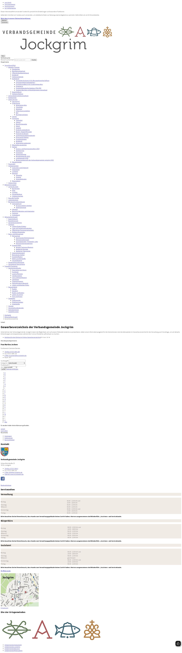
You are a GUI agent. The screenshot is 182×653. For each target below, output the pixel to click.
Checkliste (19, 107)
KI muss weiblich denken (24, 205)
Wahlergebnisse (21, 154)
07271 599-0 (11, 469)
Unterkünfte (16, 304)
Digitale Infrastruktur (18, 232)
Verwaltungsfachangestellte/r (25, 82)
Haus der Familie (13, 198)
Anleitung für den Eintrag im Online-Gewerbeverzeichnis (23, 337)
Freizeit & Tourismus (11, 266)
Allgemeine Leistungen (23, 143)
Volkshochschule (17, 196)
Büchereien (16, 188)
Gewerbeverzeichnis (15, 223)
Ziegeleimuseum (17, 281)
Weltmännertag (21, 207)
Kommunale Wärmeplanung (25, 238)
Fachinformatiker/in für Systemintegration (29, 84)
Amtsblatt (15, 75)
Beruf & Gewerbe (21, 124)
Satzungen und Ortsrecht (20, 168)
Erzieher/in (19, 86)
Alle (6, 422)
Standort (11, 224)
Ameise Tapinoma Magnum (24, 247)
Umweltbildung (17, 194)
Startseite (8, 315)
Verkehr (18, 128)
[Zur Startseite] (58, 54)
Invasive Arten (16, 245)
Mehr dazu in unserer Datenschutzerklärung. (16, 18)
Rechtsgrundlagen (22, 115)
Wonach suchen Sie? (7, 60)
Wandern (15, 291)
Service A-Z (16, 101)
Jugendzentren (13, 200)
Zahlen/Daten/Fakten (19, 226)
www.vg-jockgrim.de (14, 474)
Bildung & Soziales (10, 185)
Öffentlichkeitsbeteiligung (20, 73)
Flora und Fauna (17, 296)
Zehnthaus (15, 279)
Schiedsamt (16, 215)
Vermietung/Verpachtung (16, 264)
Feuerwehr (11, 164)
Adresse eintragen (12, 369)
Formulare (15, 118)
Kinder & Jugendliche (23, 130)
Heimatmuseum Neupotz (20, 283)
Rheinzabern (16, 181)
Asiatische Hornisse (22, 249)
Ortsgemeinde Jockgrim (12, 647)
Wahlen (14, 147)
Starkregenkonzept (18, 253)
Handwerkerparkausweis (16, 262)
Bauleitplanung (13, 221)
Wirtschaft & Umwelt (11, 217)
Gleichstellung (16, 204)
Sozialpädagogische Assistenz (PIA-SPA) (28, 88)
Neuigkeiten (16, 69)
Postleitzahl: (5, 365)
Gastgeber (11, 298)
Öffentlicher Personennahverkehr (23, 230)
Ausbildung (15, 79)
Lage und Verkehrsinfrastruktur (22, 228)
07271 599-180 (12, 352)
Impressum (8, 436)
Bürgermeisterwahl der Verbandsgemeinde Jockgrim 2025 (35, 160)
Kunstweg (15, 272)
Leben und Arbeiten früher (20, 285)
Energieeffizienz (17, 257)
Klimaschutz (16, 236)
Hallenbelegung (13, 310)
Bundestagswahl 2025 (23, 156)
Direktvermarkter (17, 302)
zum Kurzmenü (9, 6)
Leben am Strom (17, 295)
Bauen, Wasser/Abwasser (24, 132)
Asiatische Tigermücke (23, 251)
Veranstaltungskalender (16, 308)
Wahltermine (20, 151)
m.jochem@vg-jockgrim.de (15, 355)
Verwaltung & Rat (10, 65)
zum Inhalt (8, 2)
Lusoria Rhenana (17, 274)
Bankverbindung (6, 485)
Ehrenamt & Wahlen (22, 137)
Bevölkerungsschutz (18, 71)
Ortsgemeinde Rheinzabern (13, 650)
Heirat (18, 126)
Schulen (14, 192)
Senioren (15, 213)
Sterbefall (19, 120)
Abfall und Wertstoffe (19, 259)
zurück (3, 429)
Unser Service (12, 99)
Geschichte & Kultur (14, 268)
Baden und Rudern (18, 293)
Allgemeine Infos (21, 105)
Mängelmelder (17, 162)
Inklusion (15, 209)
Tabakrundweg (17, 276)
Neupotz (15, 173)
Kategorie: (4, 363)
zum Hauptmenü (10, 4)
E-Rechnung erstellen (23, 111)
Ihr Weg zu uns (6, 571)
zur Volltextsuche (10, 8)
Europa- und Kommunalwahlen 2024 (27, 149)
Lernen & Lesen (13, 187)
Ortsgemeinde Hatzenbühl (13, 645)
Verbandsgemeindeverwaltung (18, 96)
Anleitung (19, 109)
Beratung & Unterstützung (16, 202)
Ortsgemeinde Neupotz (12, 649)
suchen (3, 369)
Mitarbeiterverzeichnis (19, 145)
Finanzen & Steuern (22, 134)
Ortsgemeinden (13, 166)
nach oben (4, 431)
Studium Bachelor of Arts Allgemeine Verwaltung (31, 90)
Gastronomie (16, 300)
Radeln (14, 289)
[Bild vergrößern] (91, 628)
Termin (14, 116)
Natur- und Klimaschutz (15, 234)
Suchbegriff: (5, 361)
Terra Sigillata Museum (19, 277)
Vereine (18, 177)
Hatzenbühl (16, 169)
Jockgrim (15, 171)
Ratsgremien (12, 98)
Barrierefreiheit (9, 440)
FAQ (17, 113)
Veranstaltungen (21, 179)
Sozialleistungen (21, 139)
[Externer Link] (91, 479)
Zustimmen (5, 22)
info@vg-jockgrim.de (13, 472)
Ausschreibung (16, 92)
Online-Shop (12, 183)
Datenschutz (9, 438)
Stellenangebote (17, 77)
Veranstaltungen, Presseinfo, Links (27, 241)
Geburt (18, 122)
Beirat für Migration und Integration (23, 211)
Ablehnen (4, 20)
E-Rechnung (16, 103)
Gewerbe (19, 175)
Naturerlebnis (12, 287)
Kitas (13, 190)
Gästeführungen (13, 312)
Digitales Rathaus (17, 94)
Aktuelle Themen (14, 67)
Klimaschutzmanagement (24, 243)
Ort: (2, 367)
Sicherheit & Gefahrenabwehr (25, 135)
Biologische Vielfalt (18, 255)
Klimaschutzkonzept (22, 240)
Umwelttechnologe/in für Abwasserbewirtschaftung (32, 80)
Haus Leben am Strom (19, 270)
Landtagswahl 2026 (22, 158)
